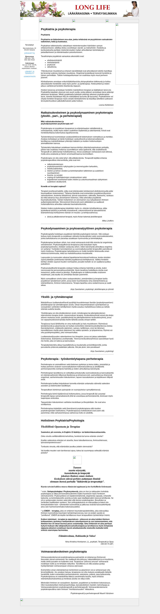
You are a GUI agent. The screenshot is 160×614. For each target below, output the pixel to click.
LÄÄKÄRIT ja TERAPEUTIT (29, 72)
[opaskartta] (29, 53)
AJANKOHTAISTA (29, 76)
